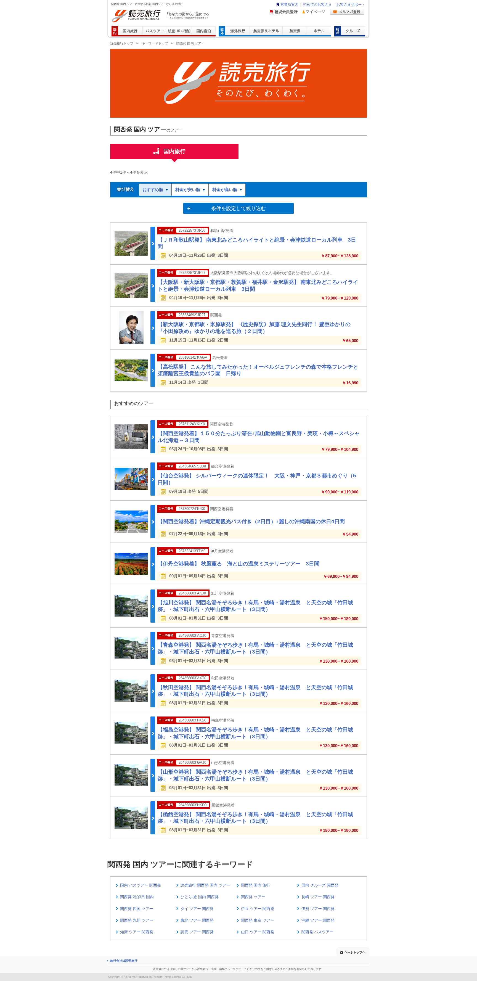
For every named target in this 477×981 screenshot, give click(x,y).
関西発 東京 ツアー (257, 920)
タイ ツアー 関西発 (197, 908)
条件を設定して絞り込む (238, 208)
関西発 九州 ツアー (136, 920)
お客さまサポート (350, 5)
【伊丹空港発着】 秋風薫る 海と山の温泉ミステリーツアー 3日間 (238, 564)
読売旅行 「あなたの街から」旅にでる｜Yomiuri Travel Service (161, 16)
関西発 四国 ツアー (136, 908)
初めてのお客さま (317, 5)
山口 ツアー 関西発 (257, 932)
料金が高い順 (224, 189)
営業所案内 (289, 5)
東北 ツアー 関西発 (197, 920)
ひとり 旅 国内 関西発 (200, 897)
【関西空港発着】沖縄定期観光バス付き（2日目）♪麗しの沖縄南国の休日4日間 (251, 521)
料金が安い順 (187, 189)
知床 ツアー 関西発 (136, 932)
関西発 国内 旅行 (255, 885)
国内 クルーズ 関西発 (319, 885)
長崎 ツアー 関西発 (318, 897)
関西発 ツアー (253, 897)
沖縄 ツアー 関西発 (318, 920)
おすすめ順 (152, 189)
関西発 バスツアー (317, 932)
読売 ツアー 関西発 (197, 932)
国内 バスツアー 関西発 (140, 885)
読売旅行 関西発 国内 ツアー (205, 885)
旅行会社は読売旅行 (123, 960)
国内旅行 (174, 151)
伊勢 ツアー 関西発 (318, 908)
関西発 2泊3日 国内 (137, 897)
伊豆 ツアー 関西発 (257, 908)
